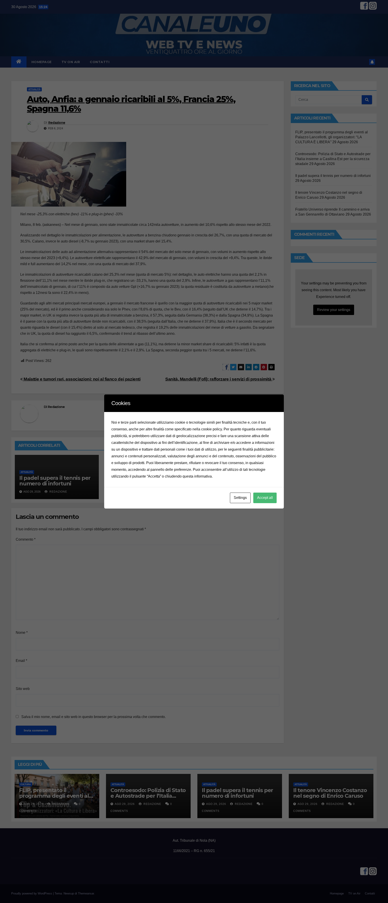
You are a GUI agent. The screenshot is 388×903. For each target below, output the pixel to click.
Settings (240, 498)
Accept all (265, 498)
